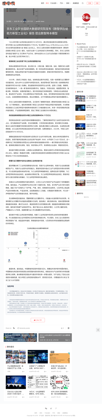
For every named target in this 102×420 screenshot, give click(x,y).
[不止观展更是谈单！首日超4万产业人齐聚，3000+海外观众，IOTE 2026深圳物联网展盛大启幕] (16, 356)
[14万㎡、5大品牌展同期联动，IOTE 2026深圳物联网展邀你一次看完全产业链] (38, 382)
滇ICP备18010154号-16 (57, 415)
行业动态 (53, 3)
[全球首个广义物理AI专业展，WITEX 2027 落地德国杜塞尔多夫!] (38, 356)
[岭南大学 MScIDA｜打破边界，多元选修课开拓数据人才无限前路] (60, 356)
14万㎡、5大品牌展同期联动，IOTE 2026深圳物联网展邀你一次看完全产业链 (37, 393)
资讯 (47, 3)
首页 (42, 3)
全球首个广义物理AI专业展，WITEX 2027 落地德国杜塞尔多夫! (37, 367)
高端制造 (76, 3)
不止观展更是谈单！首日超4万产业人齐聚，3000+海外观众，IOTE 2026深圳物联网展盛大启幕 (15, 367)
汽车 (61, 3)
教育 (52, 352)
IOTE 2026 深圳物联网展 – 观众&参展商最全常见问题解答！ (59, 393)
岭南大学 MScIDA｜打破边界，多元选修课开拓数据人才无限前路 (59, 367)
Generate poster (24, 328)
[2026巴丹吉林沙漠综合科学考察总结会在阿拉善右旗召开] (80, 181)
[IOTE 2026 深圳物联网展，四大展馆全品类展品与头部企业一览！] (80, 162)
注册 (97, 3)
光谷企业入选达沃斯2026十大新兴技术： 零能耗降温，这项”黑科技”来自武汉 (15, 393)
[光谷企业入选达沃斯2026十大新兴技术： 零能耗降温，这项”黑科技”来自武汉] (16, 382)
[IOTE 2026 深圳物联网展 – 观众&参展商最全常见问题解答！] (60, 382)
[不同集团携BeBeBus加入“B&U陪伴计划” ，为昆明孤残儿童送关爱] (80, 171)
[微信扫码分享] (14, 328)
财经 (67, 3)
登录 (89, 3)
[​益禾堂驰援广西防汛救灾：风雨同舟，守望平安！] (80, 152)
